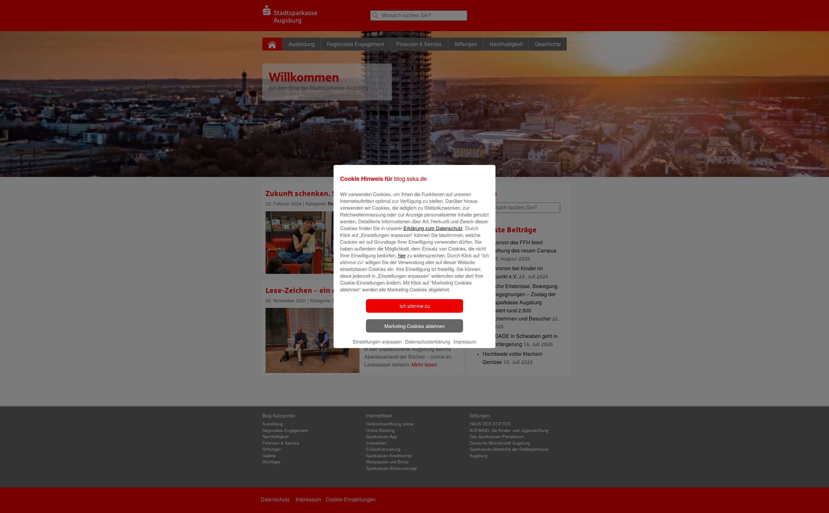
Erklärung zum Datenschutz (433, 228)
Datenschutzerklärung (427, 341)
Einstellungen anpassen (377, 341)
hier (402, 255)
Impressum (464, 341)
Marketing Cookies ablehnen (414, 325)
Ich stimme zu (415, 305)
